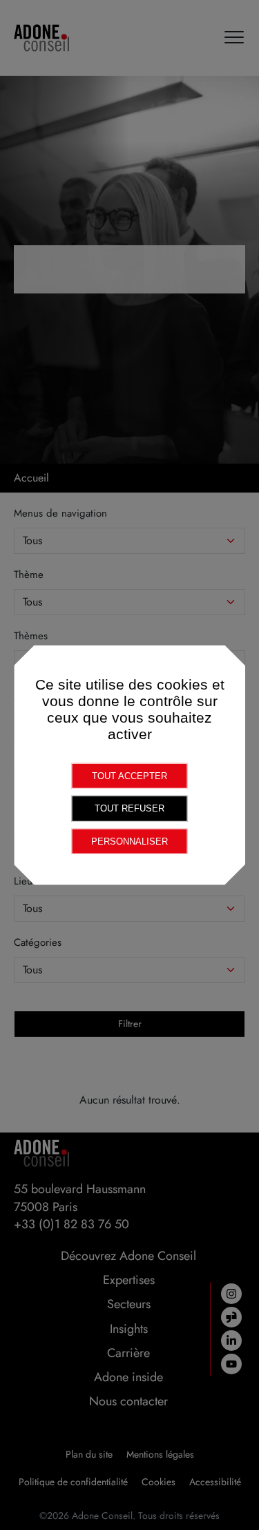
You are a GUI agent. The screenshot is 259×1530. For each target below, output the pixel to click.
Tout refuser (129, 808)
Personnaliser (129, 841)
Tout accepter (129, 775)
